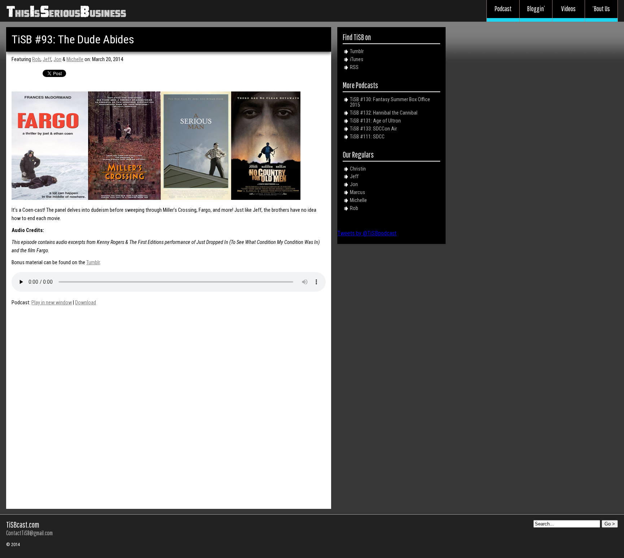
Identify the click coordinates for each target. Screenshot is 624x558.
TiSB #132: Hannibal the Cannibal (383, 113)
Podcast (503, 9)
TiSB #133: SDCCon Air (373, 129)
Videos (568, 9)
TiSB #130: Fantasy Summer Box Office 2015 (390, 102)
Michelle (74, 59)
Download (85, 303)
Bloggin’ (536, 9)
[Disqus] (169, 404)
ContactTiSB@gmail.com (29, 532)
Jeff (47, 59)
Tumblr (93, 262)
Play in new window (51, 303)
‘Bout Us (601, 9)
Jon (57, 59)
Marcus (357, 192)
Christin (358, 169)
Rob (36, 59)
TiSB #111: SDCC (367, 137)
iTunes (356, 59)
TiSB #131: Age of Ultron (375, 121)
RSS (354, 67)
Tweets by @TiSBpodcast (366, 233)
